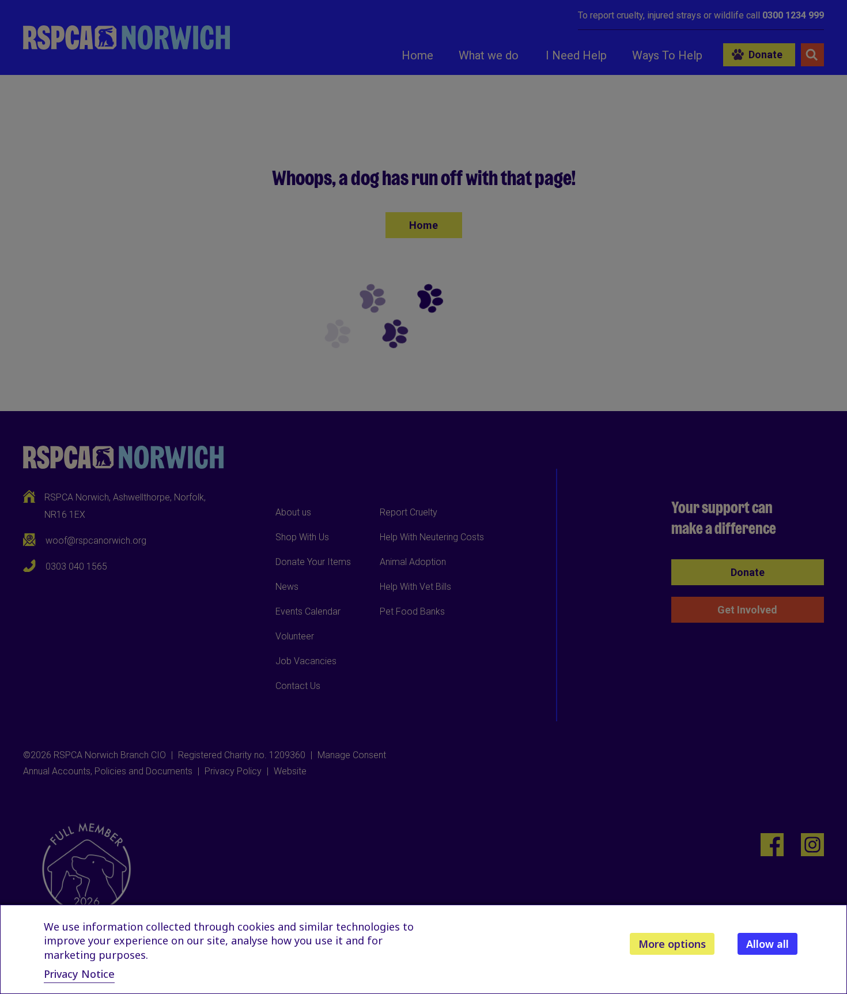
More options (672, 944)
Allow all (767, 944)
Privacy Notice (79, 974)
